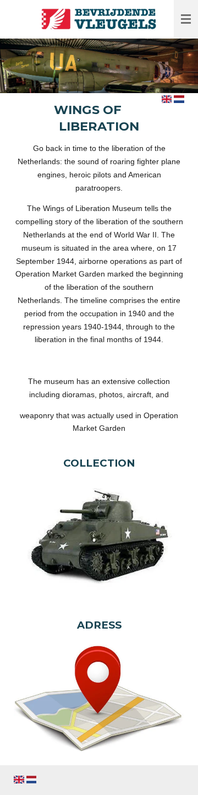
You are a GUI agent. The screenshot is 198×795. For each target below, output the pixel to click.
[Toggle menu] (186, 19)
